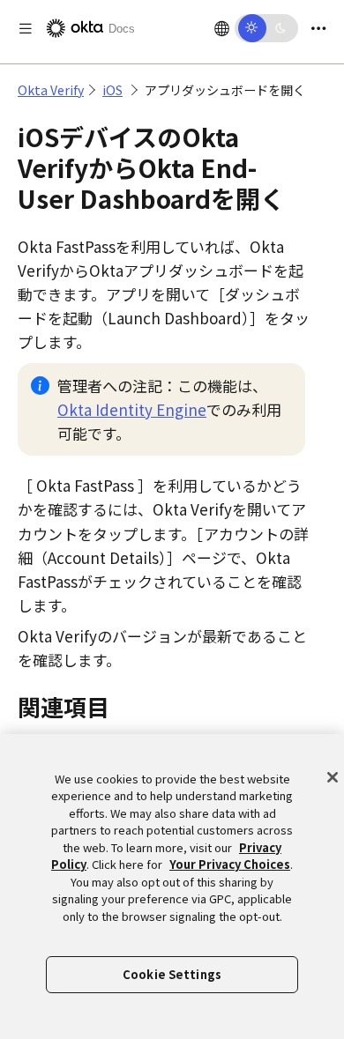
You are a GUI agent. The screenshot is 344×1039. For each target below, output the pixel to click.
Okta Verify (51, 90)
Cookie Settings (172, 974)
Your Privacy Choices (229, 864)
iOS (112, 90)
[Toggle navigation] (318, 28)
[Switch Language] (221, 28)
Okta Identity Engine (131, 409)
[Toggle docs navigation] (26, 28)
